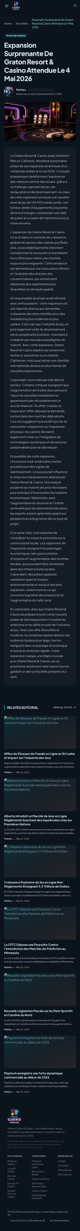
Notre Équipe (65, 1170)
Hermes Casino (11, 1177)
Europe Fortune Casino (11, 1193)
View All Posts (64, 707)
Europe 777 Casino (13, 1185)
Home (8, 23)
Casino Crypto (39, 1190)
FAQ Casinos (65, 1174)
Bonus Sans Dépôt (38, 1173)
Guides (62, 1161)
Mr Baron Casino (12, 1162)
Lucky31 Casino (11, 1170)
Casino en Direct (40, 1179)
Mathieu (21, 89)
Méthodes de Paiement (39, 1197)
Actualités (22, 23)
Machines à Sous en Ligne (39, 1185)
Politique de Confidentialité (28, 1220)
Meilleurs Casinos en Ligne (37, 1164)
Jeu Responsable (59, 1220)
